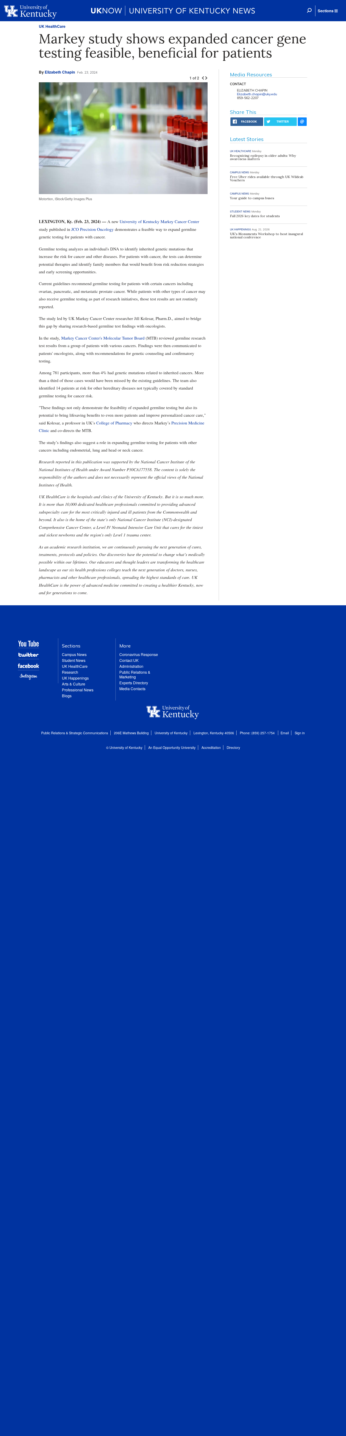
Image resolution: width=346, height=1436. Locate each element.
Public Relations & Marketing (134, 674)
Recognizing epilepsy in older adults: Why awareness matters (263, 157)
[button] (327, 10)
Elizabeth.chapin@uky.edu (257, 94)
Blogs (67, 695)
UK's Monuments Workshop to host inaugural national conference (266, 235)
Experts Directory (133, 682)
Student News (73, 660)
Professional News (77, 690)
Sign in (300, 732)
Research (70, 672)
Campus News (74, 654)
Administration (131, 666)
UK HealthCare (52, 26)
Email (285, 732)
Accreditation (211, 747)
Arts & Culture (73, 684)
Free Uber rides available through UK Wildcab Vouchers (266, 178)
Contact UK (129, 660)
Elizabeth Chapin (60, 72)
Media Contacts (132, 688)
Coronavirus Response (138, 654)
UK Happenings (75, 678)
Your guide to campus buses (252, 198)
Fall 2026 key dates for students (255, 216)
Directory (233, 747)
